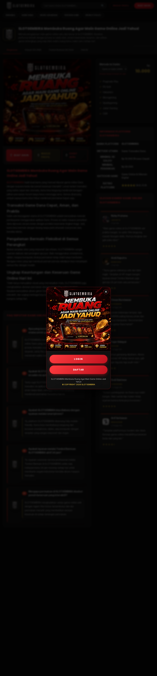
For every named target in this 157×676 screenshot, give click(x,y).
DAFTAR (78, 369)
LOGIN (78, 359)
